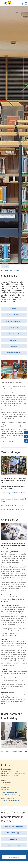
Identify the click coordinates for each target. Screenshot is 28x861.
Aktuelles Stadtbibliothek (13, 315)
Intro (13, 308)
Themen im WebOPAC (13, 352)
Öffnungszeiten (13, 327)
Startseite (5, 270)
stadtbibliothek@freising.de (11, 800)
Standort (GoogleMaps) (8, 792)
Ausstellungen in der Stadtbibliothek (12, 509)
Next (26, 751)
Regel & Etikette (13, 845)
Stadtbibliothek (5, 272)
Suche (22, 4)
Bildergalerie (13, 340)
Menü (26, 4)
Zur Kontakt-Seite (14, 857)
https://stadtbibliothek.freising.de (11, 795)
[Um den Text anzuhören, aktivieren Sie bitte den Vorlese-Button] (5, 266)
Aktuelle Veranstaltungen (13, 321)
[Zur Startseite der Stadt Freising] (7, 3)
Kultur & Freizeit (14, 270)
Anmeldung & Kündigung (13, 826)
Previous (2, 751)
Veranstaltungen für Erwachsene (11, 505)
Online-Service (13, 334)
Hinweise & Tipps (13, 833)
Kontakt (13, 346)
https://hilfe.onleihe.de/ (8, 635)
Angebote (13, 839)
